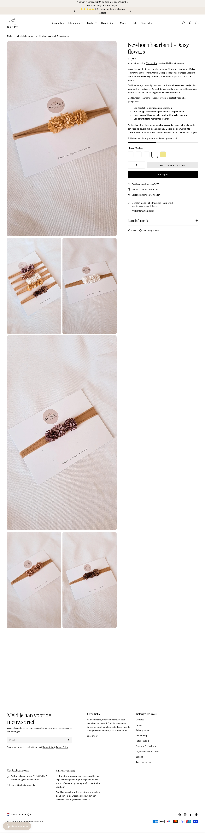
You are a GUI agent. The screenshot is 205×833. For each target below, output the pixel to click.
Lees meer (92, 735)
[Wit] (147, 154)
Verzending (151, 63)
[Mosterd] (155, 154)
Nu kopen (163, 174)
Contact (140, 719)
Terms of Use (48, 747)
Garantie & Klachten (146, 746)
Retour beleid (142, 740)
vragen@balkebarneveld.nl (23, 784)
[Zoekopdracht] (183, 23)
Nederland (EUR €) (20, 814)
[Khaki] (163, 154)
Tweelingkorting (143, 762)
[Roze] (131, 154)
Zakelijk (139, 756)
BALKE (18, 821)
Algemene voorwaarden (147, 751)
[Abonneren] (69, 740)
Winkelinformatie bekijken (143, 211)
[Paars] (139, 154)
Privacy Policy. (62, 747)
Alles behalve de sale (25, 36)
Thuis (9, 36)
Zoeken (139, 725)
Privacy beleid (142, 730)
